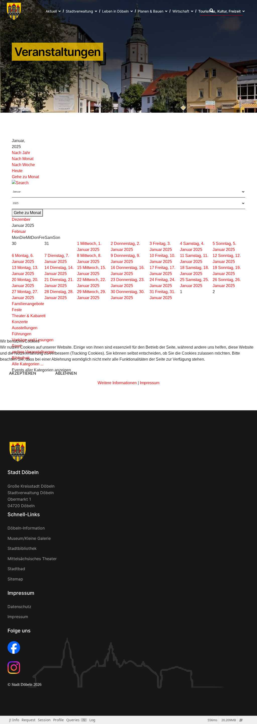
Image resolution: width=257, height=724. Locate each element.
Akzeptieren (22, 373)
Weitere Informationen (117, 383)
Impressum (149, 383)
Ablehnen (66, 373)
